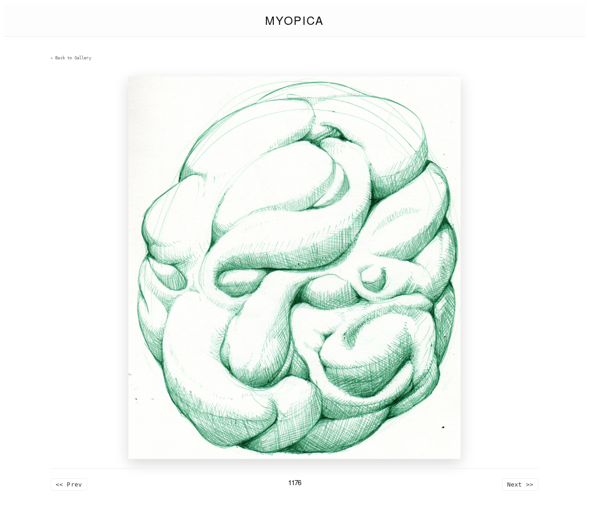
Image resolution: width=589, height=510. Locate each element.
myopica (294, 19)
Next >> (520, 484)
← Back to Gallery (71, 58)
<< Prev (69, 484)
